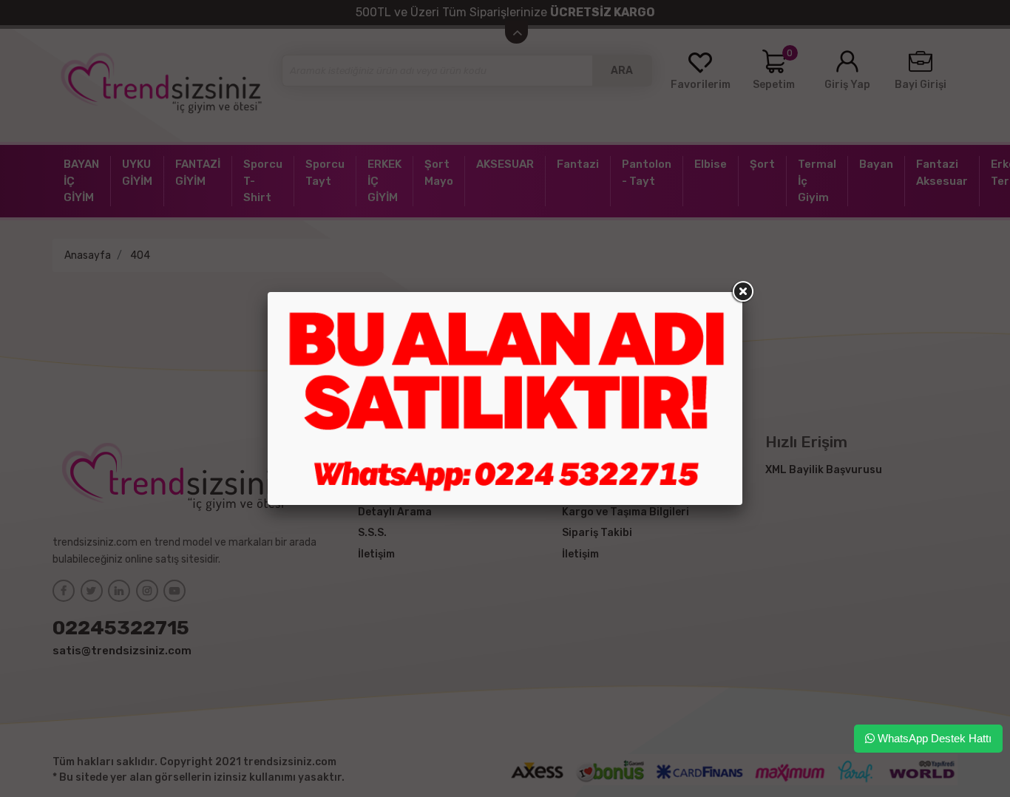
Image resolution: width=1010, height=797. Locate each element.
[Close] (742, 292)
